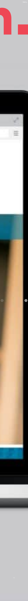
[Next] (25, 300)
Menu (25, 2)
